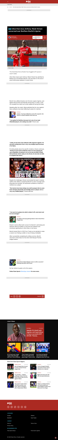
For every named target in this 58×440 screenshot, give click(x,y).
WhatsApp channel (26, 271)
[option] (14, 351)
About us (9, 423)
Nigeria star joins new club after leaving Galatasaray (43, 375)
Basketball (9, 417)
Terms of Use (34, 423)
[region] (29, 350)
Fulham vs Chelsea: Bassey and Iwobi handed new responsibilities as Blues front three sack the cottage (43, 386)
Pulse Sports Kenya (11, 430)
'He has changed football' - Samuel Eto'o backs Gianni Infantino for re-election (43, 368)
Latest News (9, 4)
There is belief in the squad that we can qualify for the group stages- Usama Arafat (28, 356)
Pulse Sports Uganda (35, 430)
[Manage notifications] (56, 438)
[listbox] (29, 350)
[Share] (45, 37)
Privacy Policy (10, 425)
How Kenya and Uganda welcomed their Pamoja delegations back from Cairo (42, 356)
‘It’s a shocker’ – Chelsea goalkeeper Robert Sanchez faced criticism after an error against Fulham (21, 376)
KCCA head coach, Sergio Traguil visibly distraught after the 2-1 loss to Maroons (13, 356)
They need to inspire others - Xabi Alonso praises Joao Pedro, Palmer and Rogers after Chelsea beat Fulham (20, 386)
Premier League (17, 364)
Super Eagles (33, 417)
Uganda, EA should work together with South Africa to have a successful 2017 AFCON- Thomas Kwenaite (35, 333)
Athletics (32, 415)
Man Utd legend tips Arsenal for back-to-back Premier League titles (21, 368)
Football (29, 328)
